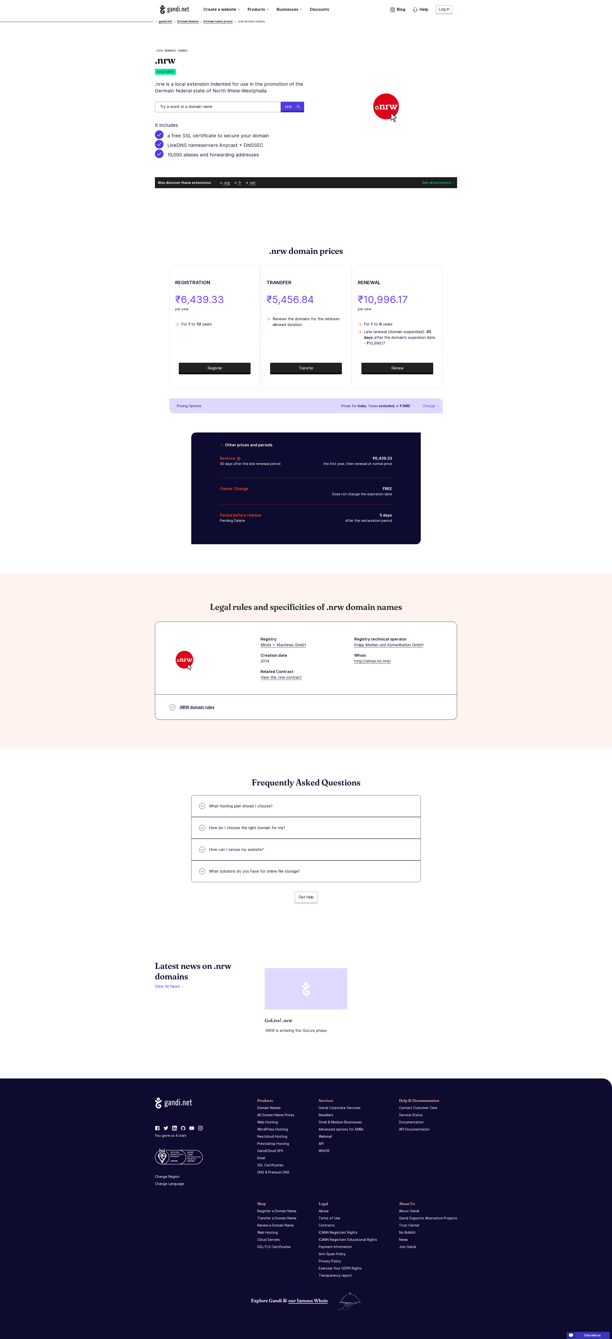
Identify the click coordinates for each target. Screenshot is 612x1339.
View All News (167, 986)
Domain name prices (218, 21)
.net (252, 183)
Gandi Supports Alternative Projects (428, 1218)
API (321, 1144)
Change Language (169, 1184)
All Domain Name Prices (275, 1115)
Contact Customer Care (418, 1108)
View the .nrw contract (281, 677)
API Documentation (414, 1129)
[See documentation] (237, 458)
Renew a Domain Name (275, 1225)
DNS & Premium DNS (273, 1172)
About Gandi (409, 1211)
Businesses (287, 9)
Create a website (219, 9)
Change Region (167, 1176)
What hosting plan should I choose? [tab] (241, 806)
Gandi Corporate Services (340, 1108)
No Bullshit (407, 1232)
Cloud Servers (268, 1240)
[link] (157, 1128)
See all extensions (436, 183)
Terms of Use (329, 1218)
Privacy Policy (330, 1261)
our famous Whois (308, 1300)
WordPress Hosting (272, 1129)
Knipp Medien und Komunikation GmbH (388, 644)
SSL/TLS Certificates (274, 1247)
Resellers (326, 1115)
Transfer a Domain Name (276, 1218)
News (403, 1240)
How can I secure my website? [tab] (236, 849)
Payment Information (335, 1247)
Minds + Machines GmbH (283, 644)
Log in (444, 9)
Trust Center (409, 1225)
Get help (306, 897)
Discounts (319, 9)
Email (261, 1158)
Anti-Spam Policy (332, 1254)
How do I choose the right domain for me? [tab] (247, 827)
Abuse (324, 1211)
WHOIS (324, 1151)
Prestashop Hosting (273, 1144)
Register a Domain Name (276, 1211)
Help (424, 9)
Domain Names (188, 21)
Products (256, 9)
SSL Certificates (270, 1165)
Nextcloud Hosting (272, 1136)
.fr (239, 183)
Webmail (325, 1136)
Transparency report (335, 1275)
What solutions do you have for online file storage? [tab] (254, 871)
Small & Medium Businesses (340, 1122)
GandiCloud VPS (270, 1151)
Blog (401, 9)
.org (226, 183)
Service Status (411, 1115)
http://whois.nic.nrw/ (372, 661)
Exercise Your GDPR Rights (340, 1268)
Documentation (411, 1122)
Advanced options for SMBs (341, 1129)
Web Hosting (267, 1122)
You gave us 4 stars (170, 1135)
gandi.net (165, 21)
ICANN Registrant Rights (338, 1232)
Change (429, 406)
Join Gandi (407, 1247)
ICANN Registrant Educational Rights (348, 1240)
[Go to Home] (174, 9)
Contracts (327, 1225)
